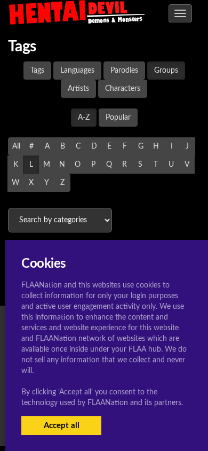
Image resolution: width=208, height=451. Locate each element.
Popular (118, 117)
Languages (77, 70)
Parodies (124, 70)
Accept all (61, 426)
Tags (37, 70)
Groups (166, 70)
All (16, 146)
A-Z (84, 117)
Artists (78, 88)
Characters (122, 88)
